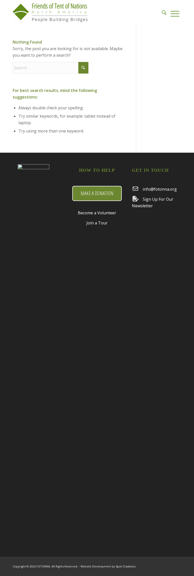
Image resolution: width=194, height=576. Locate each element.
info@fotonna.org (160, 189)
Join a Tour (97, 223)
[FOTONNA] (50, 14)
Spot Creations (125, 566)
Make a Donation (97, 193)
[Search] (164, 11)
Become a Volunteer (97, 213)
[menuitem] (164, 11)
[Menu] (174, 11)
